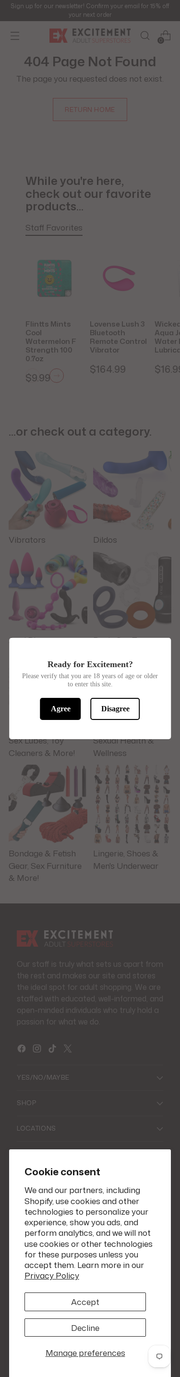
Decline (85, 1327)
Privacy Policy (51, 1275)
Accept (85, 1301)
